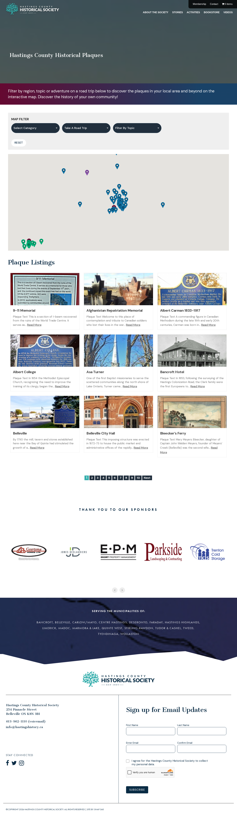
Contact (214, 4)
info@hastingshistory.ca (24, 727)
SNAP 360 (99, 809)
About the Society (155, 12)
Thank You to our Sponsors (118, 509)
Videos (228, 12)
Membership (199, 4)
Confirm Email (184, 743)
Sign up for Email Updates (166, 710)
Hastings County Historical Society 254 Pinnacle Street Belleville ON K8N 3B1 (32, 709)
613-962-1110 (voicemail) (26, 721)
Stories (177, 12)
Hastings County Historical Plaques (56, 55)
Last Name (183, 725)
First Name (132, 725)
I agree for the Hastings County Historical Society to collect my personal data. (170, 762)
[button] (34, 244)
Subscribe (137, 790)
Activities (193, 12)
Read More (34, 325)
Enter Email (132, 743)
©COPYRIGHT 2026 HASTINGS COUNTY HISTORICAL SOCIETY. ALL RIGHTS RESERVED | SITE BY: (55, 809)
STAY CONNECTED (19, 755)
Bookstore (212, 12)
